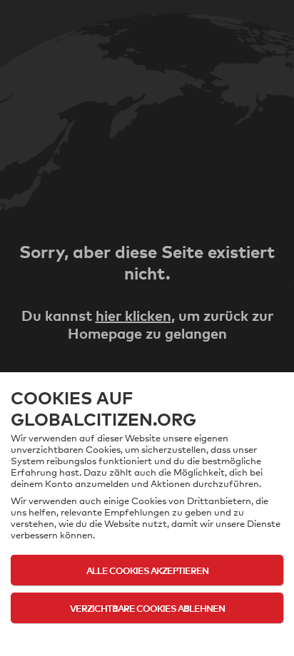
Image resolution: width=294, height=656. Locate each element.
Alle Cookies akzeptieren (147, 570)
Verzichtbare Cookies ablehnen (147, 608)
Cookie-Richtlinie (147, 636)
